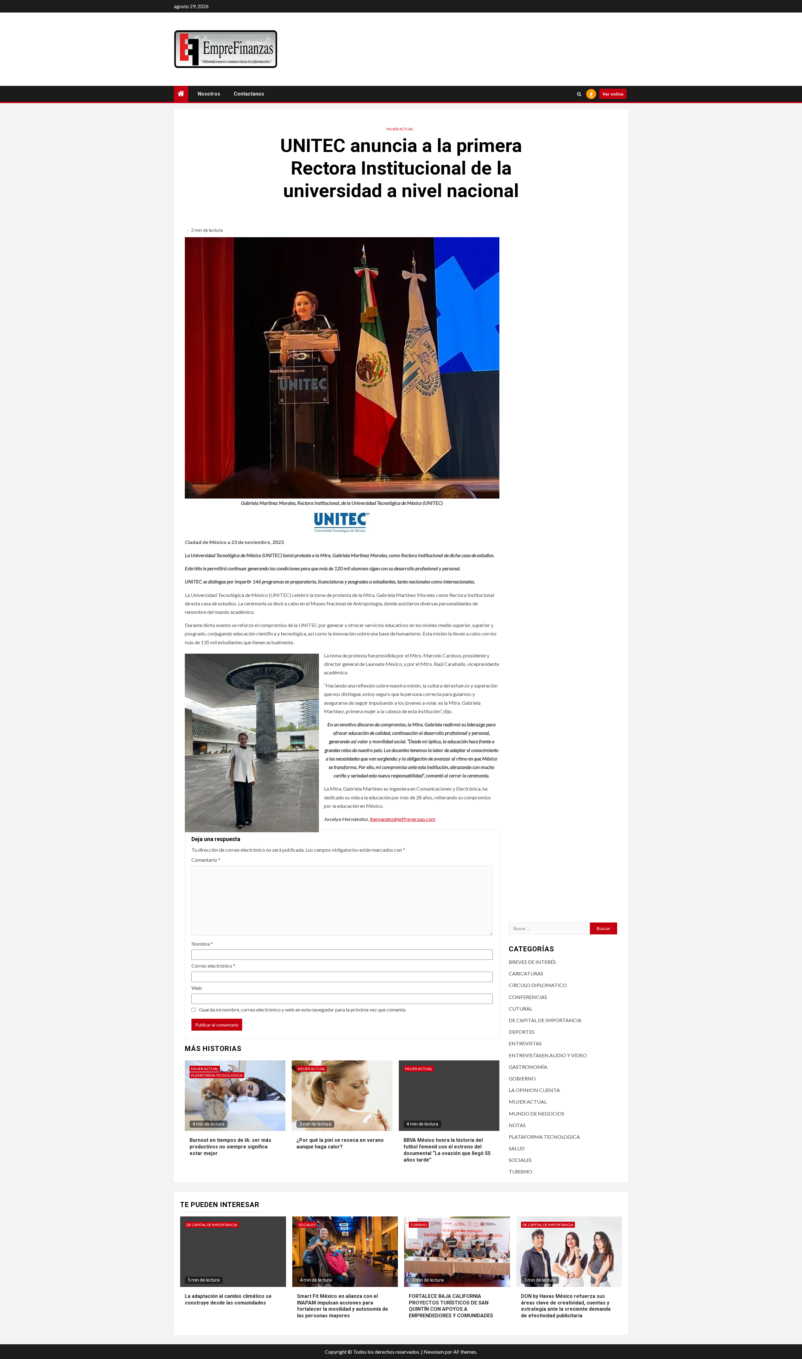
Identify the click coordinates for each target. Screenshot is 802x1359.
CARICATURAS (526, 973)
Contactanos (249, 94)
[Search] (579, 94)
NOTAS (517, 1125)
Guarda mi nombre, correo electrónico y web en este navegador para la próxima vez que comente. (302, 1009)
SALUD (517, 1148)
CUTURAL (520, 1008)
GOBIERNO (522, 1078)
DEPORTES (521, 1032)
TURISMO (520, 1171)
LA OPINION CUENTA (534, 1090)
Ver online (612, 94)
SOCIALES (520, 1160)
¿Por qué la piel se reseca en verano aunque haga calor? (340, 1143)
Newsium (434, 1352)
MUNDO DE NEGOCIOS (536, 1113)
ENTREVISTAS (525, 1043)
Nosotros (209, 94)
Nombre (202, 944)
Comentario (205, 860)
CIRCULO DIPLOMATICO (538, 985)
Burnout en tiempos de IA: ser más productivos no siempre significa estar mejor (230, 1146)
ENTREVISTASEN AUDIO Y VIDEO (548, 1055)
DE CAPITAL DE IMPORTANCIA (545, 1020)
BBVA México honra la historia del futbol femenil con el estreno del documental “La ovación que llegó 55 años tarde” (447, 1150)
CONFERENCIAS (528, 997)
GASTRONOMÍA (528, 1067)
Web (196, 988)
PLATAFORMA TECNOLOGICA (216, 1075)
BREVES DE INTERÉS (532, 962)
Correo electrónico (213, 966)
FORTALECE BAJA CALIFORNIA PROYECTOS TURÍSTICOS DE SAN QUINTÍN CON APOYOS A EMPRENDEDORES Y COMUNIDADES (451, 1306)
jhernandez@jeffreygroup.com (402, 819)
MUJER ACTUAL (400, 129)
